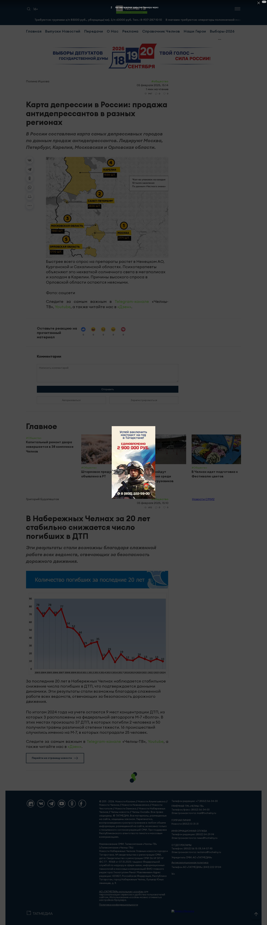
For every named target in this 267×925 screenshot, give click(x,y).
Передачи (93, 31)
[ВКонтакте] (29, 160)
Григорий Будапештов (42, 499)
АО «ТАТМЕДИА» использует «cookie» (121, 891)
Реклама (130, 31)
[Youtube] (61, 803)
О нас (113, 31)
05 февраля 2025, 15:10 (152, 503)
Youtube (63, 306)
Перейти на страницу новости (52, 758)
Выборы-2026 (222, 31)
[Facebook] (82, 803)
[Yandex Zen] (30, 803)
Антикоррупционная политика (189, 862)
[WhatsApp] (29, 187)
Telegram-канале (132, 301)
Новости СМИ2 (203, 499)
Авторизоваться (71, 400)
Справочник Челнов (161, 31)
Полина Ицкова (37, 81)
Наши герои (195, 31)
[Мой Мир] (29, 196)
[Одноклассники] (29, 178)
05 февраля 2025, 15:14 (152, 85)
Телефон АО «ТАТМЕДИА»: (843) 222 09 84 (196, 867)
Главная (33, 31)
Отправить (107, 389)
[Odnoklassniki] (72, 803)
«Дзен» (124, 306)
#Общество (159, 81)
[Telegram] (29, 169)
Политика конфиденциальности (118, 904)
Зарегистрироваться (144, 400)
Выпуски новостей (62, 31)
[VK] (41, 803)
